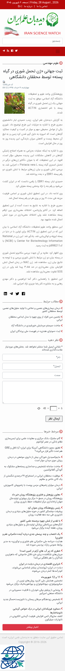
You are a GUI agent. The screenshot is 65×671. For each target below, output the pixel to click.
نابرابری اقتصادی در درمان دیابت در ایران (37, 567)
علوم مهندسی (51, 63)
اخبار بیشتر (32, 627)
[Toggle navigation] (57, 51)
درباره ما (28, 6)
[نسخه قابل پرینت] (3, 81)
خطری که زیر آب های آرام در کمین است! (33, 554)
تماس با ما (42, 6)
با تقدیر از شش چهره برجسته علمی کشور (34, 524)
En (19, 6)
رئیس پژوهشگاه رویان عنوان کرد (34, 511)
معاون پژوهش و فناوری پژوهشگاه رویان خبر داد (36, 498)
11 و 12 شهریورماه (34, 580)
